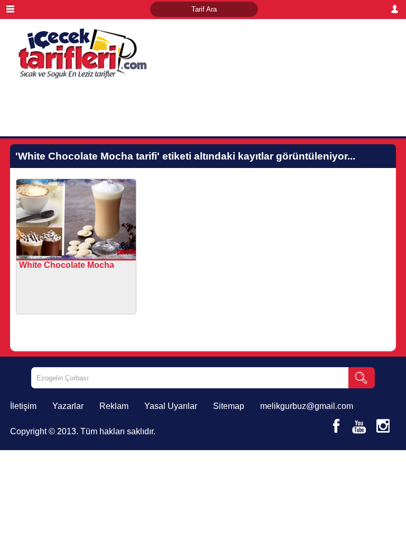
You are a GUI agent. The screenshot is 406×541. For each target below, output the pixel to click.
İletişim (23, 406)
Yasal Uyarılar (170, 406)
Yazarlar (68, 406)
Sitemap (228, 406)
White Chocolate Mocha (66, 264)
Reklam (113, 406)
